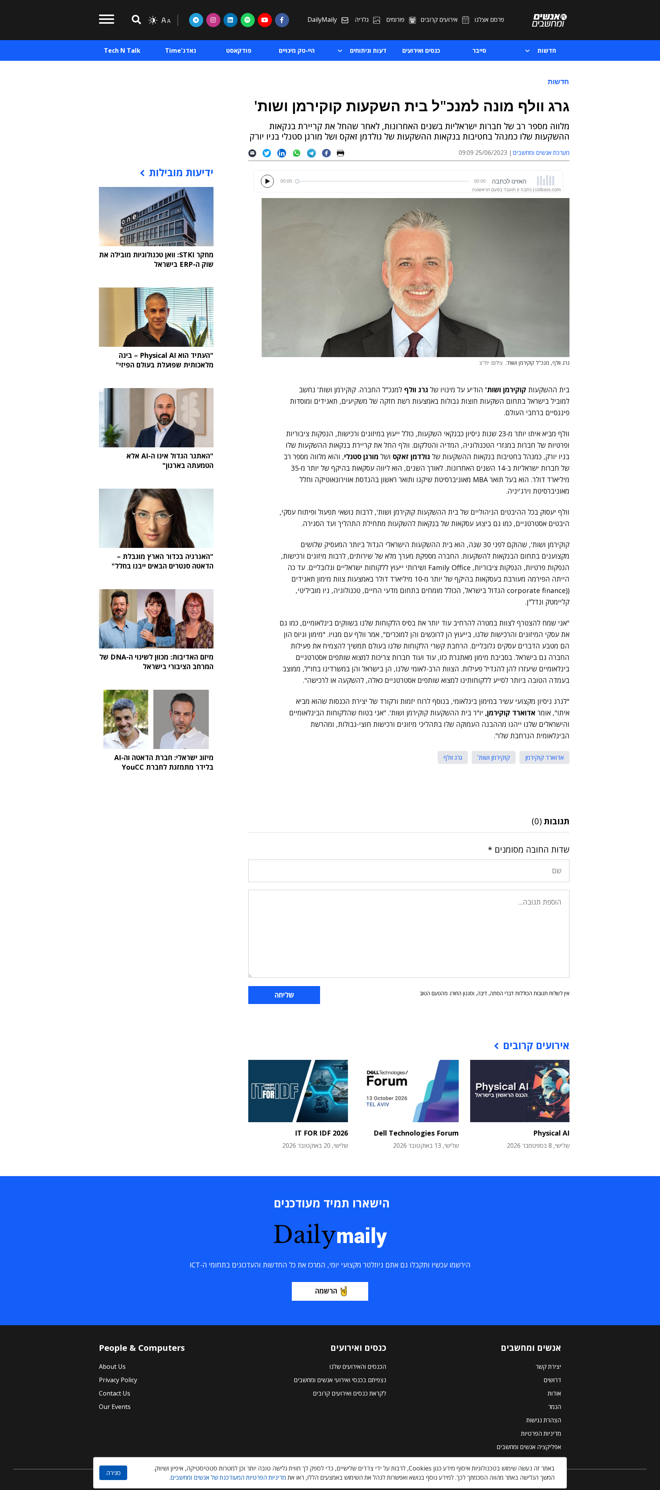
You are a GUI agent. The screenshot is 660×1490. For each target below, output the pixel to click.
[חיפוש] (135, 20)
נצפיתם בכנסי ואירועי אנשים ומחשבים (340, 1380)
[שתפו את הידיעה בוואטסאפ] (299, 153)
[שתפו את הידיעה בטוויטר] (269, 153)
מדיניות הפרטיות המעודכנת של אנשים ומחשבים (228, 1477)
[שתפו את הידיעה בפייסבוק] (329, 153)
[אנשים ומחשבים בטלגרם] (196, 20)
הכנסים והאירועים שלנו (357, 1366)
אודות (554, 1393)
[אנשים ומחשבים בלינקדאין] (230, 20)
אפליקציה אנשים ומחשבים (529, 1447)
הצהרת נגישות (543, 1420)
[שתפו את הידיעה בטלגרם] (314, 153)
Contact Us (114, 1393)
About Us (112, 1366)
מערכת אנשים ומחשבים (541, 152)
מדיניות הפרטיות (541, 1433)
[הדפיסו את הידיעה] (343, 153)
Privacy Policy (118, 1380)
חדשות (558, 81)
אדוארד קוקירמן (544, 757)
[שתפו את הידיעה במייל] (255, 153)
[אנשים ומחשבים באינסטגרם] (213, 20)
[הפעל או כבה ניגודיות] (153, 20)
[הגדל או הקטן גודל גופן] (165, 20)
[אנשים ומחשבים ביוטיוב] (264, 20)
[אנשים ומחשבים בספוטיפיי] (247, 20)
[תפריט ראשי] (106, 20)
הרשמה (326, 1290)
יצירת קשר (548, 1366)
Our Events (115, 1406)
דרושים (552, 1380)
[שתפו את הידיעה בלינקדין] (284, 153)
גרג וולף (452, 757)
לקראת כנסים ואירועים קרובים (349, 1393)
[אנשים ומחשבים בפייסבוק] (282, 20)
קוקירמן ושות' (493, 757)
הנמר (554, 1406)
